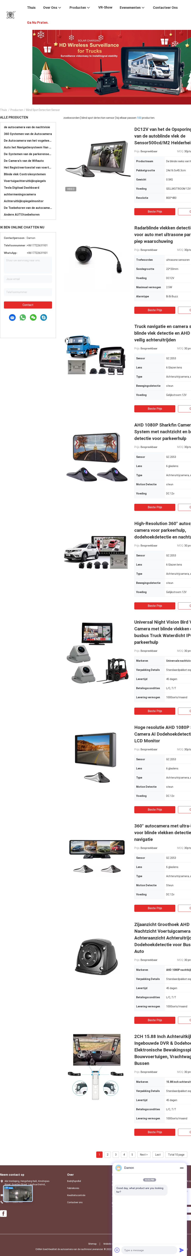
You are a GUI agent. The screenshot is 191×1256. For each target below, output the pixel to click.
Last (158, 1154)
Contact (28, 305)
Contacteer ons (75, 1202)
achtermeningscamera (20, 194)
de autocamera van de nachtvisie (27, 127)
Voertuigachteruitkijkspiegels (25, 181)
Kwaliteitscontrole (76, 1195)
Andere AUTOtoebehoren (22, 214)
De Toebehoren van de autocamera (28, 208)
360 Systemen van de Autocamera (28, 134)
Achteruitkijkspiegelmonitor (24, 201)
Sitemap (92, 1244)
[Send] (182, 1250)
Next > (144, 1154)
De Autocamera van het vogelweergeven (28, 140)
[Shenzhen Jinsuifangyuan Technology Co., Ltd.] (11, 14)
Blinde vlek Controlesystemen (25, 174)
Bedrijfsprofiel (74, 1181)
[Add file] (117, 1250)
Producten (16, 109)
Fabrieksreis (73, 1188)
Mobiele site (109, 1244)
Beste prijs (155, 211)
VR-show (105, 7)
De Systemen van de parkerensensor (28, 154)
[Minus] (181, 1168)
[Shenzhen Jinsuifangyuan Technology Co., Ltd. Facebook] (3, 1213)
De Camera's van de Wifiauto (24, 161)
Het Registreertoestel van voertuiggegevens (28, 167)
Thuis (3, 109)
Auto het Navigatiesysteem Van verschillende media (28, 147)
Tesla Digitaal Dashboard (21, 187)
